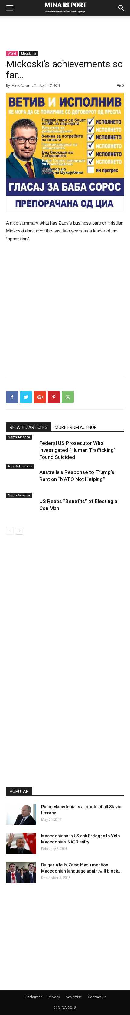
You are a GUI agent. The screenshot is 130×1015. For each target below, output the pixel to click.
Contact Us (97, 997)
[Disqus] (65, 620)
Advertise (74, 997)
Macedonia (28, 53)
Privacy (54, 997)
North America (19, 437)
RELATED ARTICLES (28, 427)
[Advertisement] (65, 27)
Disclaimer (33, 997)
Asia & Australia (20, 466)
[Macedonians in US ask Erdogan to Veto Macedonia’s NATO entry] (21, 843)
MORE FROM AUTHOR (76, 427)
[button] (121, 8)
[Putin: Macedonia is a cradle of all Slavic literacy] (21, 814)
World (12, 53)
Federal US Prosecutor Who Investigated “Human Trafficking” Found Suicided (77, 450)
